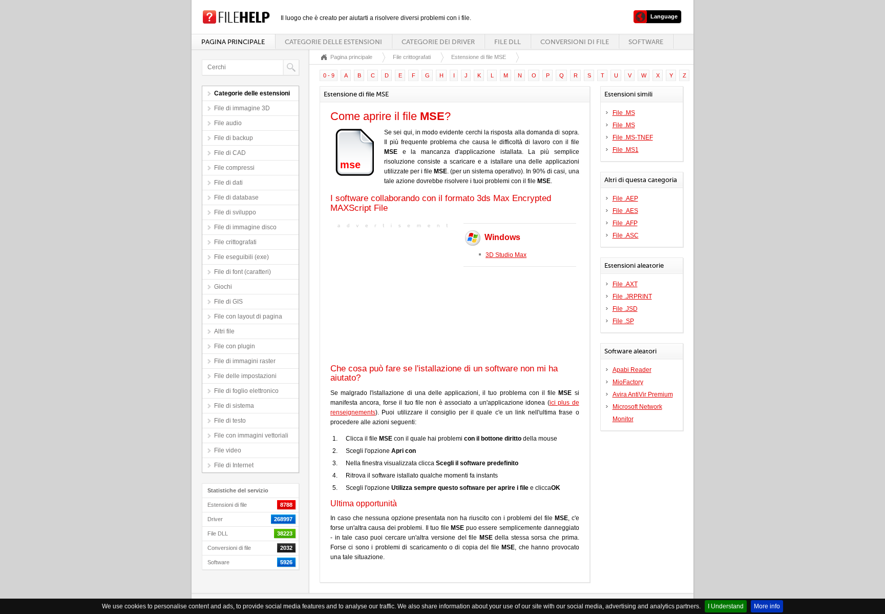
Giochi (223, 286)
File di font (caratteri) (242, 271)
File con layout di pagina (248, 316)
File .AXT (625, 284)
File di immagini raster (245, 361)
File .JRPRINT (632, 296)
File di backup (233, 138)
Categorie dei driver (438, 42)
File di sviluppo (235, 212)
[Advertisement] (394, 295)
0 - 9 (328, 75)
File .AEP (625, 198)
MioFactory (628, 382)
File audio (228, 123)
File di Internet (234, 465)
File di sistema (234, 405)
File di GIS (228, 301)
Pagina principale (233, 42)
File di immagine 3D (242, 108)
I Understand (726, 606)
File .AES (625, 210)
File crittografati (235, 242)
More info (767, 606)
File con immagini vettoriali (251, 435)
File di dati (228, 182)
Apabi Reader (632, 369)
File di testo (230, 420)
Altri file (224, 331)
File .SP (623, 321)
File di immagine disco (245, 227)
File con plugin (234, 346)
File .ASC (626, 235)
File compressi (234, 167)
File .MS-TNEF (633, 137)
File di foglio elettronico (246, 390)
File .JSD (625, 308)
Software (645, 42)
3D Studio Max (506, 255)
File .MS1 (626, 149)
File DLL (507, 42)
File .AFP (625, 223)
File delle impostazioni (245, 376)
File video (227, 450)
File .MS (624, 112)
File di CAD (230, 152)
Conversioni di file (574, 42)
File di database (236, 197)
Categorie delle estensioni (333, 42)
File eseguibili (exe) (241, 257)
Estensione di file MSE (478, 57)
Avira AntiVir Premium (643, 394)
